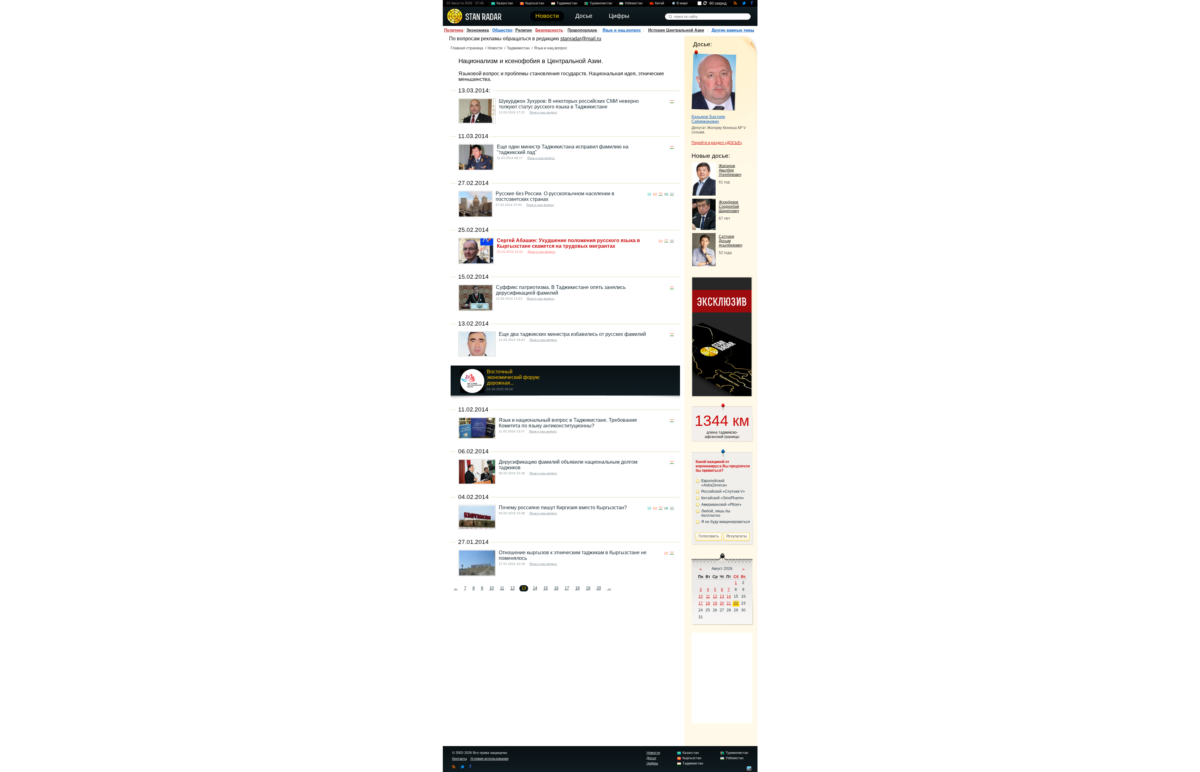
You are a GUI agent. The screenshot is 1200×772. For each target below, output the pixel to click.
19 (588, 588)
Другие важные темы (733, 30)
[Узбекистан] (672, 194)
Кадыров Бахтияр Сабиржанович (708, 119)
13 (722, 596)
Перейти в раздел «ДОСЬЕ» (717, 143)
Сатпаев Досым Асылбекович (730, 240)
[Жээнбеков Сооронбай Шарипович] (704, 228)
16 (556, 588)
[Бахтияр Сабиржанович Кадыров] (714, 80)
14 (535, 588)
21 (729, 603)
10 (491, 588)
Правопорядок (582, 30)
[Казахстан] (649, 194)
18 (577, 588)
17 (567, 588)
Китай (659, 3)
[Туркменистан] (666, 194)
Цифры (652, 763)
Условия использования (489, 758)
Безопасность (549, 30)
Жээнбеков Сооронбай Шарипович (729, 206)
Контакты (459, 758)
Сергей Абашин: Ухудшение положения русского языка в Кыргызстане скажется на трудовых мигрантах (568, 243)
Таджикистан (567, 3)
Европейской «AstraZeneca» (714, 483)
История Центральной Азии (676, 30)
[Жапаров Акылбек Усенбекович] (704, 194)
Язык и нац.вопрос (621, 30)
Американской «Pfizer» (721, 504)
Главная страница (467, 48)
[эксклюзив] (722, 394)
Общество (502, 30)
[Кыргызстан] (655, 194)
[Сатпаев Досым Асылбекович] (704, 264)
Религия (523, 30)
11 (502, 588)
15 (545, 588)
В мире (682, 3)
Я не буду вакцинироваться (725, 522)
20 (599, 588)
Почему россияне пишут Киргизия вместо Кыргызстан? (563, 507)
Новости (495, 48)
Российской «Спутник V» (723, 491)
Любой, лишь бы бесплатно (715, 513)
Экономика (477, 30)
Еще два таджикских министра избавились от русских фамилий (572, 334)
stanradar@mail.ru (580, 38)
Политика (453, 30)
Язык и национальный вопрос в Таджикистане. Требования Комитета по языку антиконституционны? (568, 422)
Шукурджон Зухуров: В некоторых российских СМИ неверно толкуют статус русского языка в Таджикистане (569, 103)
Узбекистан (633, 3)
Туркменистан (601, 3)
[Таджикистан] (672, 101)
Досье (651, 758)
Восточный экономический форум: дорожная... (513, 377)
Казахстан (505, 3)
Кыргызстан (534, 3)
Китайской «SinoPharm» (722, 498)
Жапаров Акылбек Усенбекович (730, 170)
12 (512, 588)
